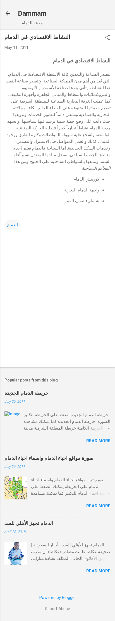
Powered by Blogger (57, 597)
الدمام (12, 224)
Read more (98, 440)
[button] (107, 38)
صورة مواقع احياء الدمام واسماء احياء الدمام (49, 458)
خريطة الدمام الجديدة (26, 393)
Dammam (32, 13)
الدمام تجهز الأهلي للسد (28, 523)
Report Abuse (57, 608)
